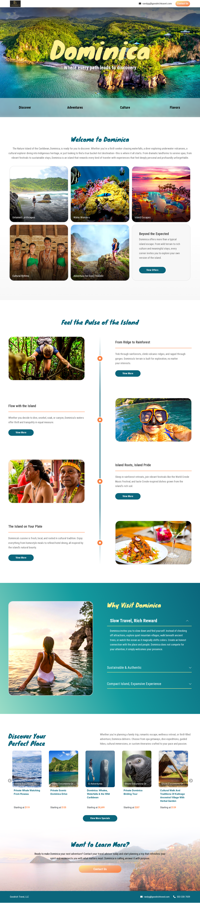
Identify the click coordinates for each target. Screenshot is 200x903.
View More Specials (100, 818)
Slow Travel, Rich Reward (133, 620)
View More (128, 373)
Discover (25, 107)
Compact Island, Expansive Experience (134, 684)
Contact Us (182, 3)
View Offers (152, 270)
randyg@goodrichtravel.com (157, 3)
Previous (9, 780)
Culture (125, 107)
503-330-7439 (183, 896)
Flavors (175, 107)
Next (190, 780)
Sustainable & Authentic (124, 668)
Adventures (75, 107)
